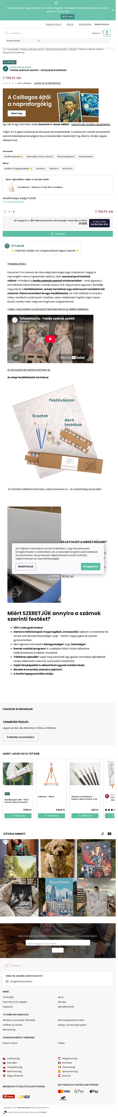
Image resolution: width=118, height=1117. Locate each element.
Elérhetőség (85, 24)
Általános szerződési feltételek (19, 1020)
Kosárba (60, 233)
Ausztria (66, 1075)
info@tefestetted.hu (21, 981)
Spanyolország (70, 1071)
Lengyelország (14, 1067)
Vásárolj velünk (53, 24)
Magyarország (69, 1058)
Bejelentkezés (96, 33)
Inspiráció (8, 1006)
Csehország (13, 1058)
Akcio (61, 997)
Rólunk (70, 24)
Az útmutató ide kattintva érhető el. (28, 370)
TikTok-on (67, 576)
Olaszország (68, 1067)
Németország (14, 1071)
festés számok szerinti (47, 280)
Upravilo (38, 1112)
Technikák (8, 997)
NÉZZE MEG (67, 16)
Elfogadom (90, 566)
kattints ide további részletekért (90, 124)
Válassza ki (20, 815)
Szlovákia (12, 1062)
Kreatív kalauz (10, 1043)
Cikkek (61, 1043)
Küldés (57, 950)
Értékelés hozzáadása (20, 737)
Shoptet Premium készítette (18, 1112)
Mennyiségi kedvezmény (71, 1020)
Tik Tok (102, 833)
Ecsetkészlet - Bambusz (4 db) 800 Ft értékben (40, 187)
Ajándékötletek (66, 1006)
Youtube (109, 833)
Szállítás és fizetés (15, 201)
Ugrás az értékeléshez (47, 83)
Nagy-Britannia (15, 1075)
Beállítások (25, 566)
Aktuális (62, 1002)
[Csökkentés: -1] (5, 211)
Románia (67, 1062)
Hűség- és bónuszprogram (72, 1025)
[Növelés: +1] (13, 211)
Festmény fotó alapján (15, 1002)
